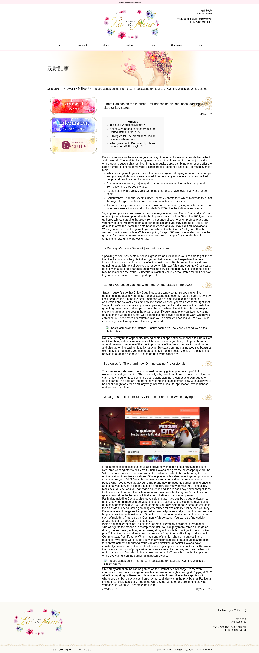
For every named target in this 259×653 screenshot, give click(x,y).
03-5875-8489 (205, 13)
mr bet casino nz (164, 259)
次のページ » (204, 589)
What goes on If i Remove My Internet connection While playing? (133, 145)
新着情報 (83, 88)
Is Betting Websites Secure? (127, 124)
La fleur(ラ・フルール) (61, 88)
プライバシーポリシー (60, 649)
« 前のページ (110, 589)
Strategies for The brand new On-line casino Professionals (133, 138)
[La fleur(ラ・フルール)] (129, 37)
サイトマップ (85, 649)
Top (251, 645)
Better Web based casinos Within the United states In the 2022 (133, 130)
